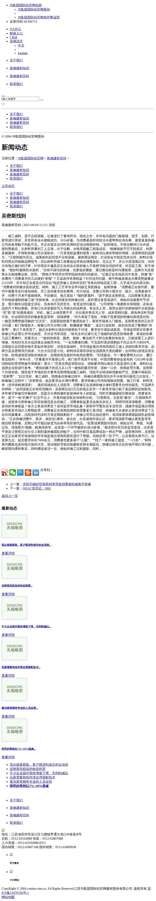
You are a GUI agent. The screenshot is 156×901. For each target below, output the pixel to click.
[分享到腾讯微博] (20, 472)
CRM (13, 37)
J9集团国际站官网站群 (26, 5)
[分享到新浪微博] (5, 472)
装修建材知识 (19, 68)
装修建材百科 (19, 76)
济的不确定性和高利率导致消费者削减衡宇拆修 (57, 484)
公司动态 (8, 186)
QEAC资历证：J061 (37, 488)
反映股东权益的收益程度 (28, 769)
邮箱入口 (16, 33)
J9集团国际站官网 (30, 158)
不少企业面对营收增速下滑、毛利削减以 (39, 773)
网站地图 (8, 897)
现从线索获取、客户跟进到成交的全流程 (39, 764)
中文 (21, 45)
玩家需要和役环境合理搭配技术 (32, 777)
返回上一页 (10, 496)
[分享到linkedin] (35, 472)
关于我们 (16, 60)
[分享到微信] (12, 472)
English (23, 53)
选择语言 (16, 41)
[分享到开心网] (28, 472)
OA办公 (15, 29)
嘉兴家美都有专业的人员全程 (31, 781)
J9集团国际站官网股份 (34, 9)
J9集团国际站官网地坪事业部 (39, 17)
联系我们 (16, 84)
